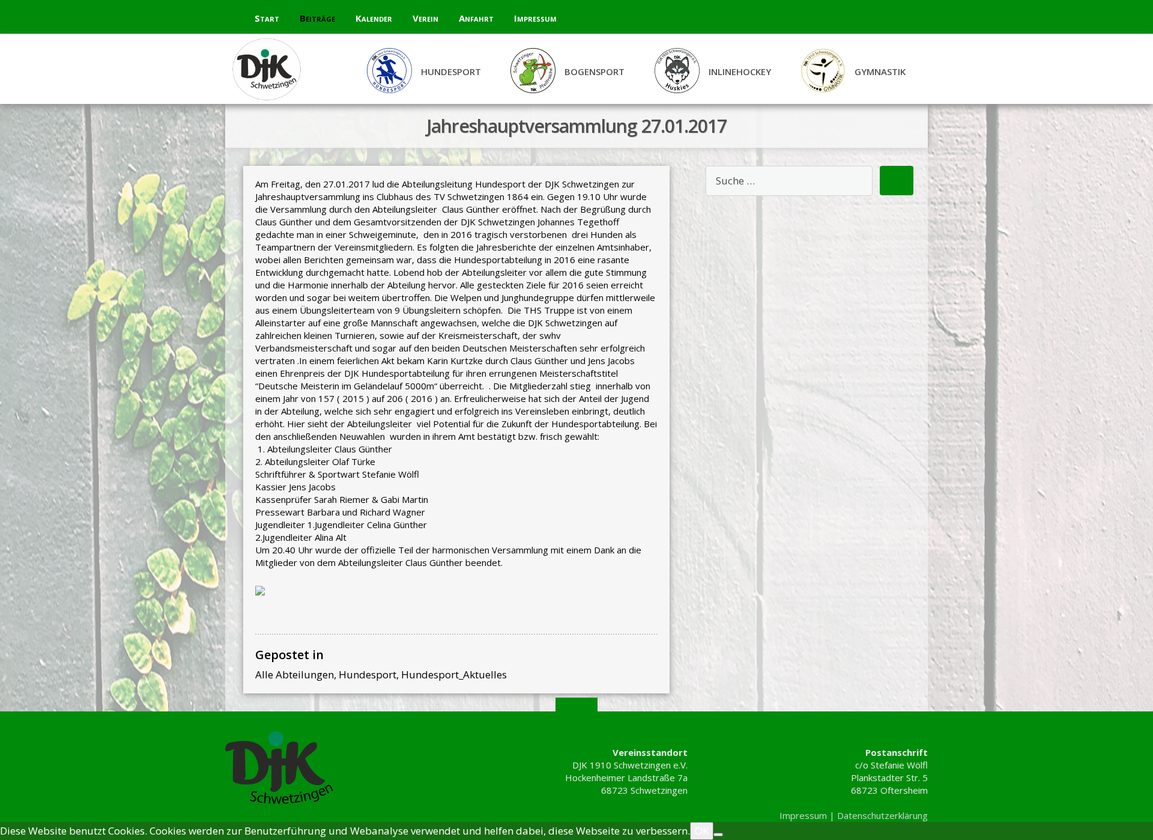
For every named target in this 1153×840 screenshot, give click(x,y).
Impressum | (808, 815)
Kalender (374, 18)
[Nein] (718, 834)
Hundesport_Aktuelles (454, 674)
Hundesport (451, 71)
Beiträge (317, 18)
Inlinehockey (740, 71)
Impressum (535, 18)
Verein (425, 18)
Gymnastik (880, 71)
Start (267, 18)
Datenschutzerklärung (882, 815)
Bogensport (594, 71)
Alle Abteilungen (294, 674)
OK (702, 831)
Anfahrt (476, 18)
